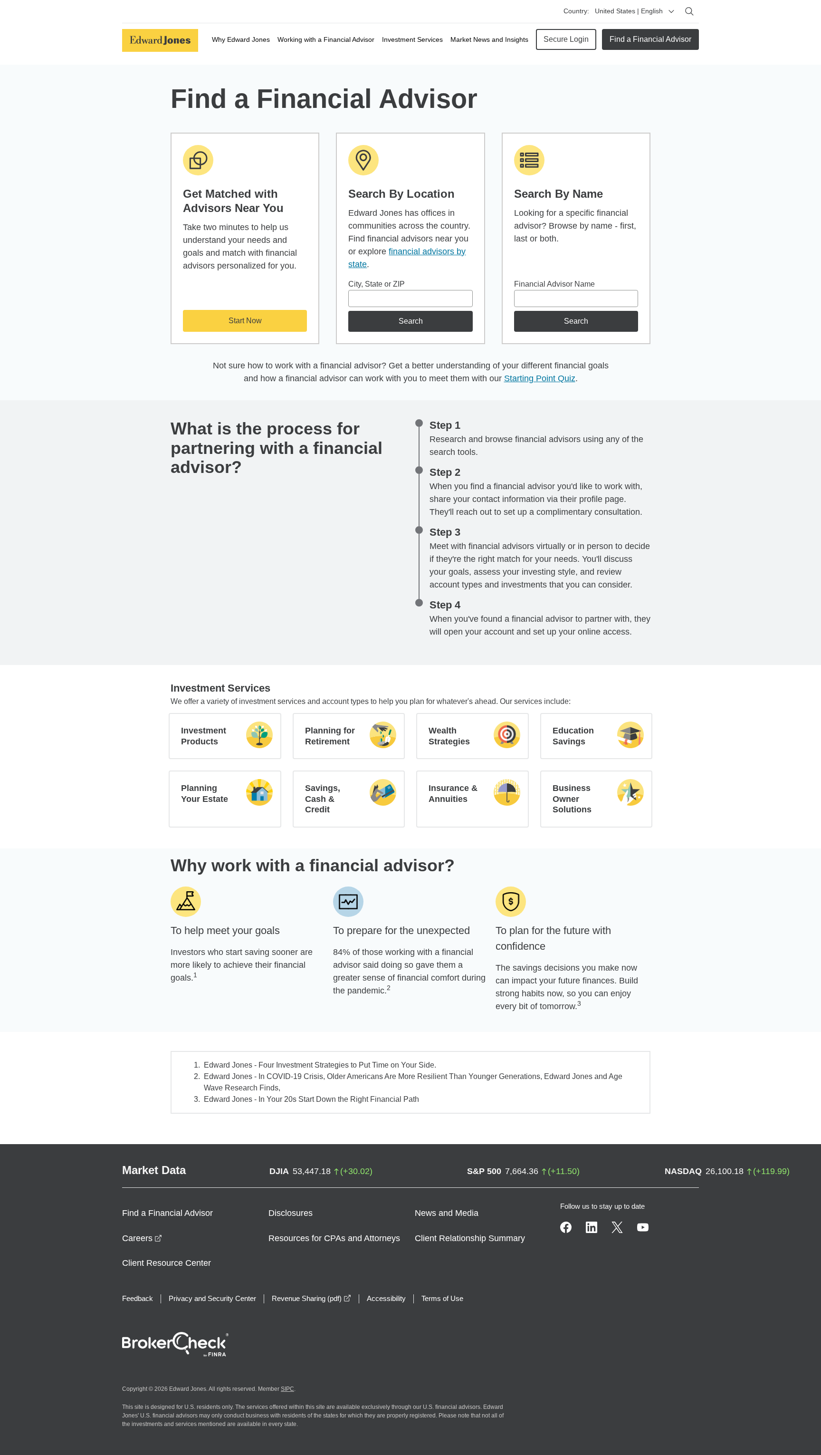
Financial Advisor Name (554, 284)
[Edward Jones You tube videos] (643, 1227)
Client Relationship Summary (470, 1238)
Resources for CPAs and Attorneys (334, 1238)
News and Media (446, 1213)
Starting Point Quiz (539, 378)
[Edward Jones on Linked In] (591, 1227)
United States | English (629, 11)
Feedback (137, 1298)
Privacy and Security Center (212, 1298)
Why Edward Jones (241, 39)
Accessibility (386, 1298)
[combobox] (410, 298)
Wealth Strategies (449, 736)
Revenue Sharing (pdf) (311, 1298)
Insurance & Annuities (453, 793)
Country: (576, 11)
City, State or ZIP (376, 284)
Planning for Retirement (330, 736)
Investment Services (412, 39)
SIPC (287, 1389)
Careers (142, 1238)
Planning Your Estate (204, 793)
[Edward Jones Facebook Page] (566, 1227)
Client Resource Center (166, 1263)
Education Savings (573, 736)
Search (411, 321)
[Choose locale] (671, 11)
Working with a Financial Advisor (325, 39)
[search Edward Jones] (689, 11)
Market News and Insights (489, 39)
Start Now (245, 321)
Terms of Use (442, 1298)
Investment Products (203, 736)
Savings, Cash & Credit (322, 798)
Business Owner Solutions (572, 798)
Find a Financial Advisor (650, 39)
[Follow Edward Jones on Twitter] (617, 1227)
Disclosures (290, 1213)
